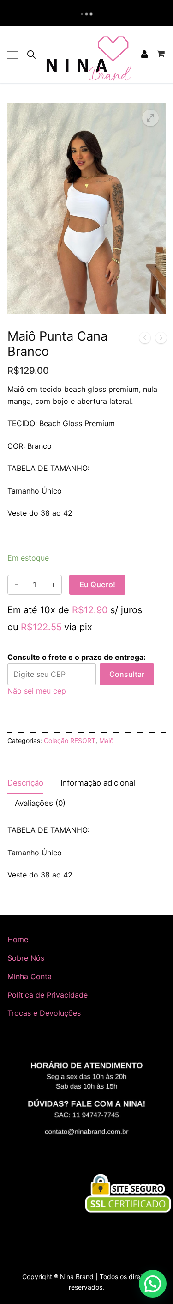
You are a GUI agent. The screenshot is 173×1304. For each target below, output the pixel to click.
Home (17, 939)
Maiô (106, 740)
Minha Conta (29, 976)
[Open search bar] (31, 54)
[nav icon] (12, 54)
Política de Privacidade (47, 994)
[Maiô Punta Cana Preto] (161, 339)
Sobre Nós (25, 958)
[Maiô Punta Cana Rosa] (144, 339)
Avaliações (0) (40, 803)
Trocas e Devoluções (44, 1013)
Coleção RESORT (69, 740)
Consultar (126, 674)
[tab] (25, 783)
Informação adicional (97, 782)
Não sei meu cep (36, 690)
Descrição (25, 782)
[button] (150, 118)
